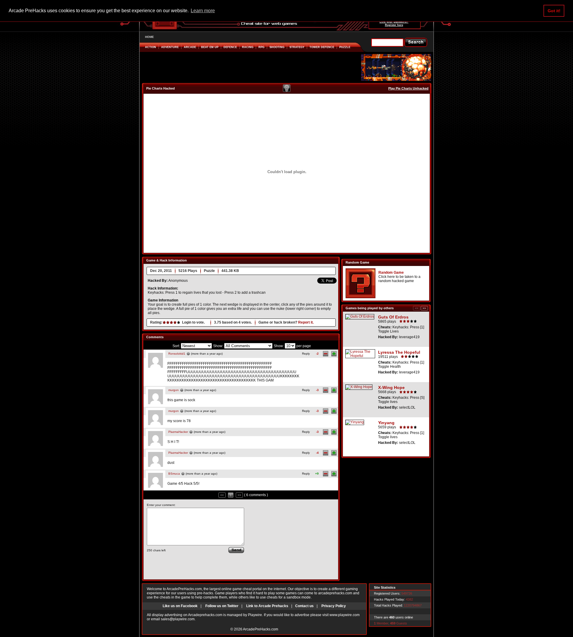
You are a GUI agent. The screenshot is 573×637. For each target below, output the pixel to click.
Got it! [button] (554, 10)
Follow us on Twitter (221, 606)
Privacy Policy (333, 606)
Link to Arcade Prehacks (267, 606)
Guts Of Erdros (393, 317)
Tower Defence (321, 47)
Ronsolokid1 (176, 353)
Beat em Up (209, 47)
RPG (261, 47)
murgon (173, 390)
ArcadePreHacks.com (260, 629)
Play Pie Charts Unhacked (408, 88)
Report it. (306, 322)
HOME (149, 37)
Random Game (391, 272)
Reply (306, 353)
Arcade (190, 47)
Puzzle (344, 47)
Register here (394, 25)
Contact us (304, 606)
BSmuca (174, 473)
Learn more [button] (203, 10)
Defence (230, 47)
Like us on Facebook (180, 606)
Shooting (276, 47)
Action (150, 47)
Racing (247, 47)
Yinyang (386, 422)
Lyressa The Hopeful (399, 352)
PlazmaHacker (178, 431)
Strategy (296, 47)
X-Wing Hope (391, 387)
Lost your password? (394, 21)
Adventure (170, 47)
